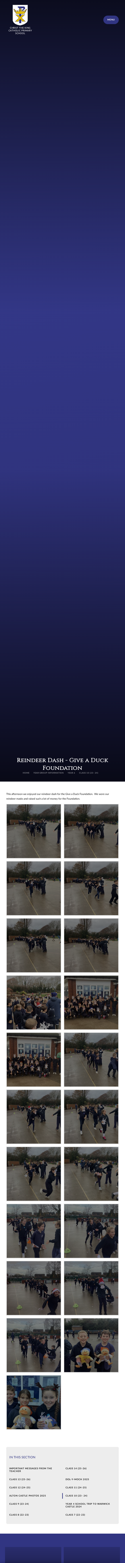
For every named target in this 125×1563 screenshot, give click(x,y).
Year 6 (71, 773)
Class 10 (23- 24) (88, 773)
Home (26, 773)
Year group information (48, 773)
